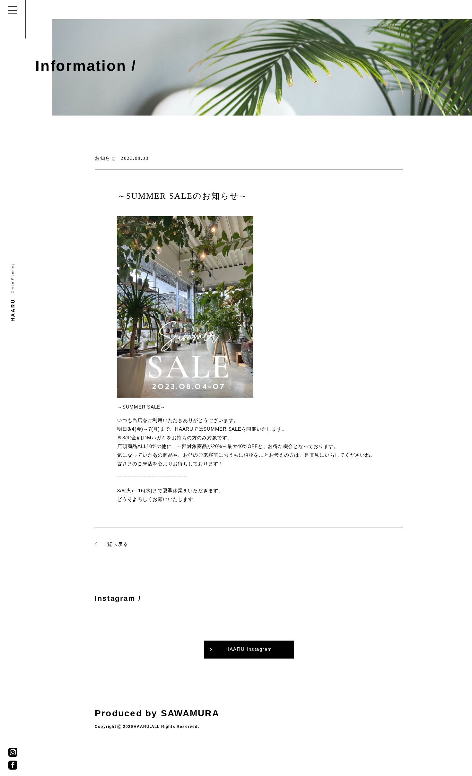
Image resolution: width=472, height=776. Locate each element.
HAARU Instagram (248, 649)
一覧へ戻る (115, 544)
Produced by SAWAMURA (157, 713)
